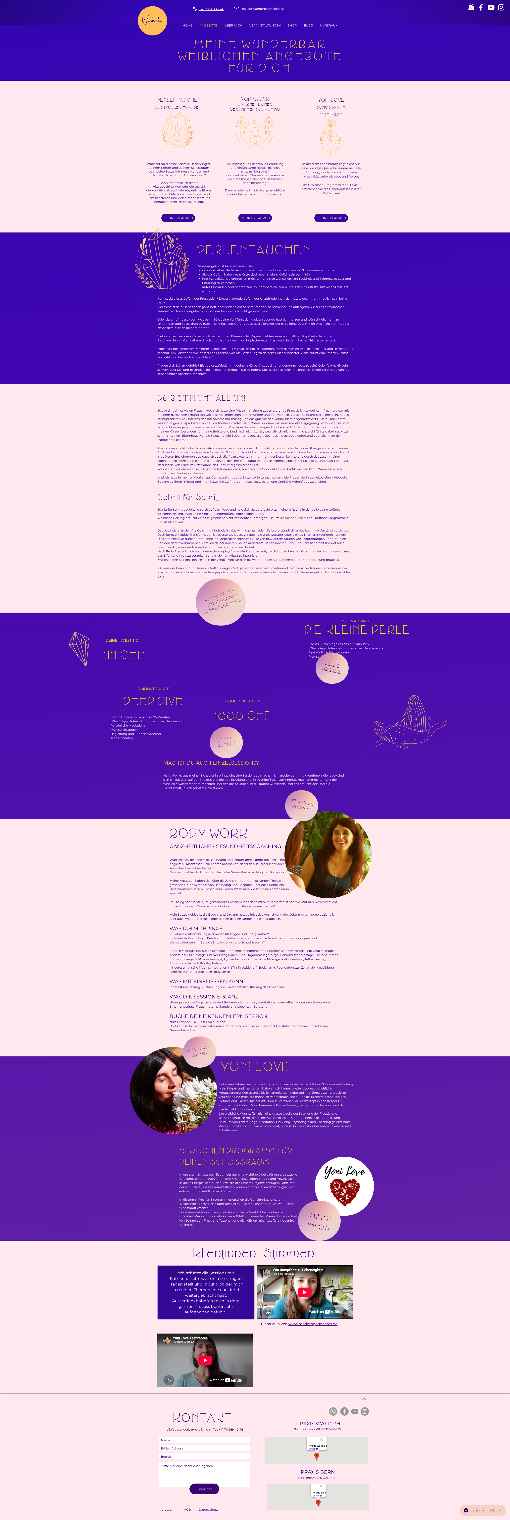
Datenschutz (208, 1509)
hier (299, 1126)
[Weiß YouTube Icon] (491, 7)
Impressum (166, 1509)
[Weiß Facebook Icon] (481, 7)
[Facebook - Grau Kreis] (344, 1411)
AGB (187, 1509)
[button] (471, 6)
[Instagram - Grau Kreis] (365, 1411)
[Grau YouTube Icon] (354, 1411)
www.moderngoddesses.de (312, 1324)
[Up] (364, 1399)
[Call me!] (195, 9)
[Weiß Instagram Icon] (501, 7)
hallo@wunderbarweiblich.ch (263, 9)
